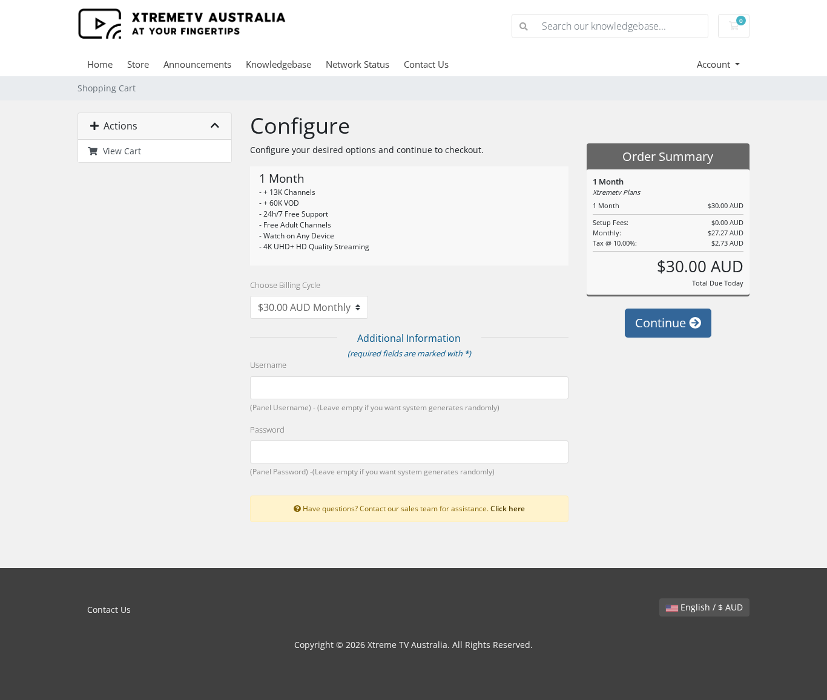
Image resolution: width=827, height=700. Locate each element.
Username (268, 364)
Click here (507, 508)
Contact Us (426, 64)
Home (100, 64)
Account (715, 64)
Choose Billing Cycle (285, 285)
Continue (662, 323)
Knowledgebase (278, 64)
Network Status (357, 64)
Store (138, 64)
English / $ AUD (710, 607)
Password (267, 429)
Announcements (197, 64)
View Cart (119, 151)
